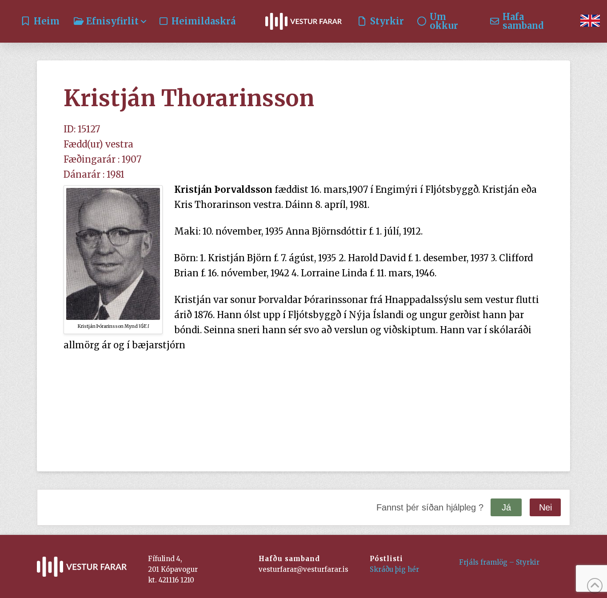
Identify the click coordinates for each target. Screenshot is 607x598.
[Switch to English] (590, 21)
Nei (545, 507)
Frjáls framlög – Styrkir (499, 562)
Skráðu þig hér (394, 569)
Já (506, 507)
